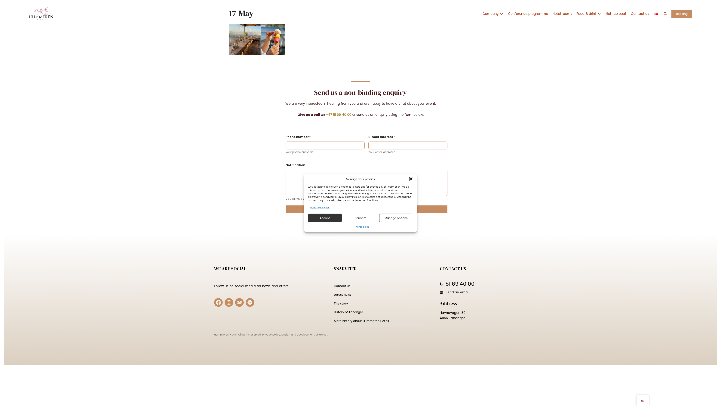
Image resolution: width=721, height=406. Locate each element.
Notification (295, 165)
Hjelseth (324, 334)
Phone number (298, 137)
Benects (360, 218)
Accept (325, 218)
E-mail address (381, 137)
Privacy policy (271, 334)
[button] (411, 179)
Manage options (396, 218)
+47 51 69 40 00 (338, 114)
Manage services (320, 207)
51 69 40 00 (460, 284)
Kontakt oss (362, 226)
